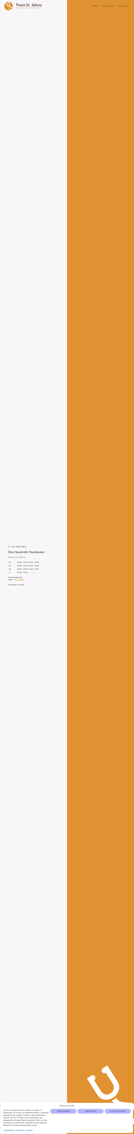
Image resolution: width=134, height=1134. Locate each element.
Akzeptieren (63, 1111)
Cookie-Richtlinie (9, 1130)
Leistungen (108, 6)
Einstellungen (118, 1111)
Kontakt (123, 6)
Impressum (29, 1130)
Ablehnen (90, 1111)
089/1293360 (19, 579)
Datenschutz (20, 1130)
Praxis (95, 6)
